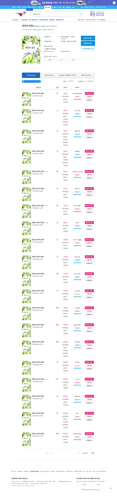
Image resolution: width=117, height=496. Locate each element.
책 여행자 (77, 342)
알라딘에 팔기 (88, 38)
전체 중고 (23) (31, 75)
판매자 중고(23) (48, 51)
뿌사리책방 (77, 206)
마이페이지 (91, 7)
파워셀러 (77, 113)
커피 (73, 7)
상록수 (77, 223)
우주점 (59, 7)
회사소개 (13, 471)
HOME (13, 7)
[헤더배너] (98, 14)
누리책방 (77, 308)
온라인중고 (48, 7)
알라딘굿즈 (41, 7)
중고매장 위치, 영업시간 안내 (92, 489)
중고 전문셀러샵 (101, 19)
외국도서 (34, 7)
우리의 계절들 (77, 240)
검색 (81, 14)
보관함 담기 (89, 100)
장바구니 (102, 7)
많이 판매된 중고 (33, 19)
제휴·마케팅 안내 (60, 471)
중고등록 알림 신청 (88, 48)
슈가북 (77, 379)
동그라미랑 (77, 274)
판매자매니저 (81, 19)
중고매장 (54, 7)
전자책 (24, 7)
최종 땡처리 (59, 19)
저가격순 (70, 81)
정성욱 (77, 362)
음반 (64, 7)
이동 (92, 453)
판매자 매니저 (70, 471)
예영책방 (77, 396)
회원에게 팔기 (88, 43)
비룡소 (44, 29)
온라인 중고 (36, 14)
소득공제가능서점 (77, 171)
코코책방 (77, 291)
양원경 (35, 29)
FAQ (98, 484)
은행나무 (77, 189)
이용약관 (25, 471)
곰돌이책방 (77, 325)
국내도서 (19, 7)
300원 (62, 51)
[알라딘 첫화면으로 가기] (21, 14)
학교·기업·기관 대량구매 (99, 471)
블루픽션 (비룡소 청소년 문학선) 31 (46, 26)
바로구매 (89, 96)
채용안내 (19, 471)
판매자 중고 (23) (85, 75)
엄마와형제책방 (77, 93)
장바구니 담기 (89, 93)
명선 (77, 413)
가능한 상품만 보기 (32, 81)
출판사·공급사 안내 (80, 471)
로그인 (82, 7)
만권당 (29, 7)
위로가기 (110, 489)
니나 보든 (24, 29)
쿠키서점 (77, 110)
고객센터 (98, 7)
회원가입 (87, 7)
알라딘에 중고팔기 (91, 19)
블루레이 (68, 7)
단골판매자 (52, 19)
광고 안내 (88, 471)
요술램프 (77, 151)
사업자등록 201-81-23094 (27, 481)
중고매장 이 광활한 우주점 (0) (67, 75)
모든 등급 (90, 81)
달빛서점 (77, 131)
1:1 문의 (83, 484)
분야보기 (16, 19)
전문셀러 (77, 96)
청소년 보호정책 (44, 471)
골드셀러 (77, 294)
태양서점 (77, 257)
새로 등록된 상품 (43, 19)
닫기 (114, 3)
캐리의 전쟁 (27, 25)
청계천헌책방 (77, 434)
